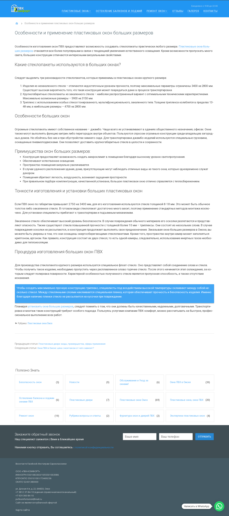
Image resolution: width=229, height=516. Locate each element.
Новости (74, 382)
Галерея (193, 11)
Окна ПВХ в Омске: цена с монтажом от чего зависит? (65, 348)
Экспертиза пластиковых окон (187, 415)
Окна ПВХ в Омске (180, 382)
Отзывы (177, 11)
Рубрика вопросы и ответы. (85, 415)
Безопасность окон (30, 382)
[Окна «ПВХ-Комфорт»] (17, 23)
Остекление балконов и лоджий (119, 11)
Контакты (211, 11)
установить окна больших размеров (50, 306)
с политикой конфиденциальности (93, 447)
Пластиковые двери (81, 400)
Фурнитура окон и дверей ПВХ (137, 415)
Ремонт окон (156, 11)
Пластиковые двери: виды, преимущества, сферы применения (72, 344)
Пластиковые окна (75, 11)
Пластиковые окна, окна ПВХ (186, 400)
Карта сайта (23, 509)
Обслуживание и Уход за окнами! (134, 382)
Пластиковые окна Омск (40, 323)
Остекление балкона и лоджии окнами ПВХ (36, 400)
